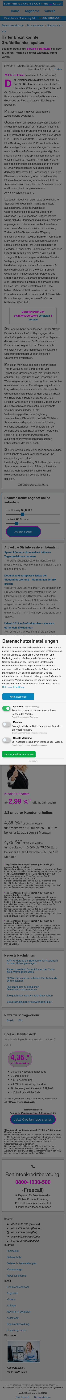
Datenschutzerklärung (13, 687)
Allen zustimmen (18, 696)
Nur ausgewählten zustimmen (19, 754)
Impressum (33, 760)
